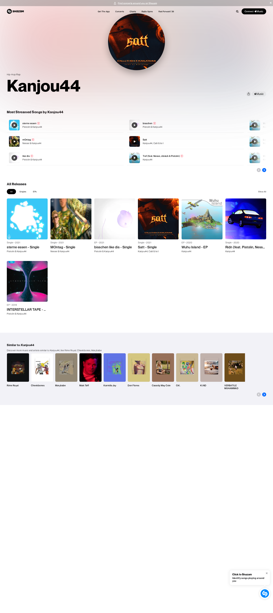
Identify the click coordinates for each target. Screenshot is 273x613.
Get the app (104, 11)
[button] (271, 2)
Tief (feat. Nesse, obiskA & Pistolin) (161, 156)
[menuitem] (104, 11)
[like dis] (65, 157)
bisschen (147, 123)
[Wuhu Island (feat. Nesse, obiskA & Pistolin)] (255, 125)
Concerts (119, 11)
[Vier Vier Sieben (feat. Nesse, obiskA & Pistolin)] (255, 158)
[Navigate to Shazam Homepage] (15, 11)
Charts (133, 11)
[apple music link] (259, 93)
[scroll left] (259, 170)
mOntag (26, 139)
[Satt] (185, 141)
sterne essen (29, 123)
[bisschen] (185, 125)
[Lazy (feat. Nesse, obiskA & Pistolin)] (255, 141)
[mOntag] (65, 141)
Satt (145, 139)
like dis (26, 156)
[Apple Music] (12, 256)
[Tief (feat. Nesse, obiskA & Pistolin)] (185, 157)
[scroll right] (264, 170)
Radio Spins (147, 11)
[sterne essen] (65, 125)
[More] (107, 125)
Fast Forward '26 (166, 11)
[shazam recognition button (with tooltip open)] (264, 593)
